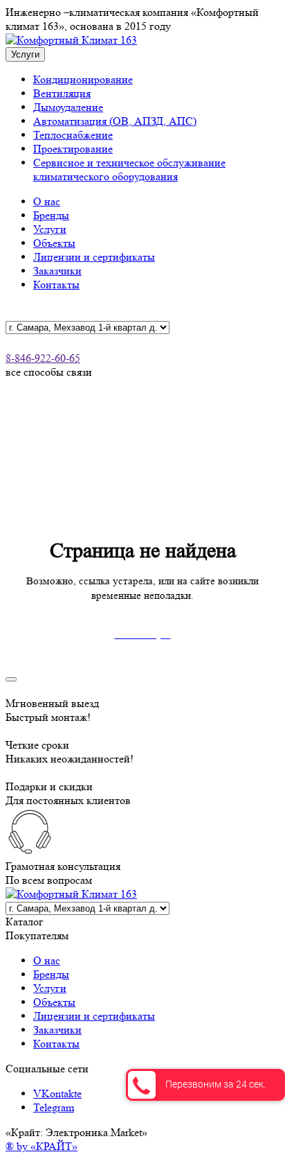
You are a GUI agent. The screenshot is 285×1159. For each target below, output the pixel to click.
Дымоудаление (68, 107)
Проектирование (73, 148)
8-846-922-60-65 (43, 358)
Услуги (49, 229)
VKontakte (57, 1093)
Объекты (54, 243)
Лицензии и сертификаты (94, 256)
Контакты (56, 284)
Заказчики (57, 270)
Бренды (51, 215)
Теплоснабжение (73, 134)
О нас (46, 201)
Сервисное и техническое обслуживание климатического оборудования (129, 169)
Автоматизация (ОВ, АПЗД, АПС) (114, 121)
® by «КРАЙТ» (41, 1146)
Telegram (53, 1107)
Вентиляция (62, 93)
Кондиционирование (83, 79)
